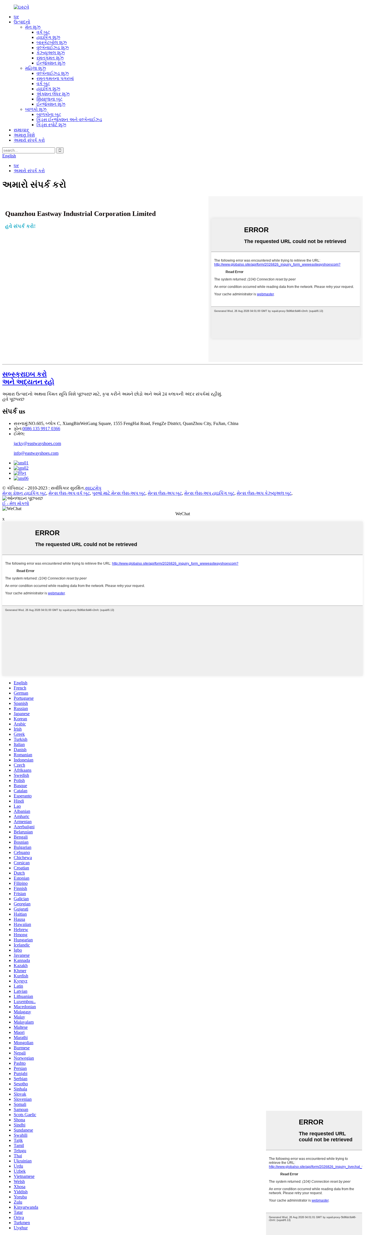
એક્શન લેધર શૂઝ (53, 93)
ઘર (16, 16)
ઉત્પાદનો (22, 21)
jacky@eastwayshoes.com (37, 443)
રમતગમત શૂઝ (50, 57)
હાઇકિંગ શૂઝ (48, 37)
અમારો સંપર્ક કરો (29, 140)
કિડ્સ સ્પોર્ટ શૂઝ (51, 124)
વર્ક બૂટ (43, 32)
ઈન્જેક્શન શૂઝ (50, 63)
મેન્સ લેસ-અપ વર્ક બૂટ (69, 493)
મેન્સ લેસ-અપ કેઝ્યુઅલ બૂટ (264, 493)
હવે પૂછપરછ (13, 399)
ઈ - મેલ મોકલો (15, 503)
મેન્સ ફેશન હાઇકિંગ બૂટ (24, 493)
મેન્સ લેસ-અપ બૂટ (165, 493)
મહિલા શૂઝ (35, 68)
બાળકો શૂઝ (35, 109)
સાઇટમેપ (93, 488)
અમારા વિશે (24, 135)
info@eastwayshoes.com (36, 453)
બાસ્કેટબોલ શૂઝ (51, 42)
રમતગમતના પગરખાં (55, 78)
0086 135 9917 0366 (41, 428)
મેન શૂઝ (32, 27)
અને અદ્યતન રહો (28, 378)
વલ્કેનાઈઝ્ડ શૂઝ (52, 47)
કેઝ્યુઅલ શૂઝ (50, 52)
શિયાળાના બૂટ (49, 99)
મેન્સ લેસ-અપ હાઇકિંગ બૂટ (209, 493)
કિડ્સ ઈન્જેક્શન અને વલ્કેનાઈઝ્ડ (69, 119)
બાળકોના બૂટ (48, 114)
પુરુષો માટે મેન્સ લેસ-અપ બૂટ (118, 493)
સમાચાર (21, 129)
